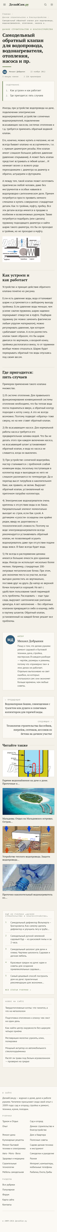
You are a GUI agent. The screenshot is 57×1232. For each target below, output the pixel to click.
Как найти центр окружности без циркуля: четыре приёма (28, 1029)
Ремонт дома (8, 1134)
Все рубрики (8, 1184)
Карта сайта (8, 1199)
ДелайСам (19, 4)
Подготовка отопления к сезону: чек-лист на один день (27, 1019)
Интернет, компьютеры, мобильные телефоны (41, 1165)
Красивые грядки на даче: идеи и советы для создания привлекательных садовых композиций (28, 966)
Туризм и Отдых (10, 1121)
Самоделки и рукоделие (42, 1153)
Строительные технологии (9, 1165)
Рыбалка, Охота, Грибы (41, 1172)
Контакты (7, 1204)
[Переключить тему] (52, 4)
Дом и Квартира (38, 1134)
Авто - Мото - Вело (11, 1153)
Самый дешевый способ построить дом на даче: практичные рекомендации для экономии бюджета (29, 979)
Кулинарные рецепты (13, 1139)
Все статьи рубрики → (18, 990)
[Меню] (4, 4)
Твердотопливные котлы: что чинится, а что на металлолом (26, 1009)
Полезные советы (39, 1139)
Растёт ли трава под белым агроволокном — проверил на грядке (27, 1059)
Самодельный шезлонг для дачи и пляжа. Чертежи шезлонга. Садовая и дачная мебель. (30, 952)
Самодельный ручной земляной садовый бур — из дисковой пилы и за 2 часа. (31, 939)
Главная (6, 14)
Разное (33, 1158)
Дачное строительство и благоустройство (24, 17)
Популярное (8, 1189)
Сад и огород (36, 1121)
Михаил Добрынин (17, 72)
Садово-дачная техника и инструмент (41, 1146)
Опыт (5, 1126)
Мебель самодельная (13, 1172)
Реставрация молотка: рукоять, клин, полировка (24, 1039)
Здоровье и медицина (13, 1158)
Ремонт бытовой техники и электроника (13, 1146)
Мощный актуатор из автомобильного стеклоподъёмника (25, 1049)
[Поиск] (45, 4)
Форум (5, 1194)
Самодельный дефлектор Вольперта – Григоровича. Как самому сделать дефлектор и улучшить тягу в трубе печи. (30, 926)
